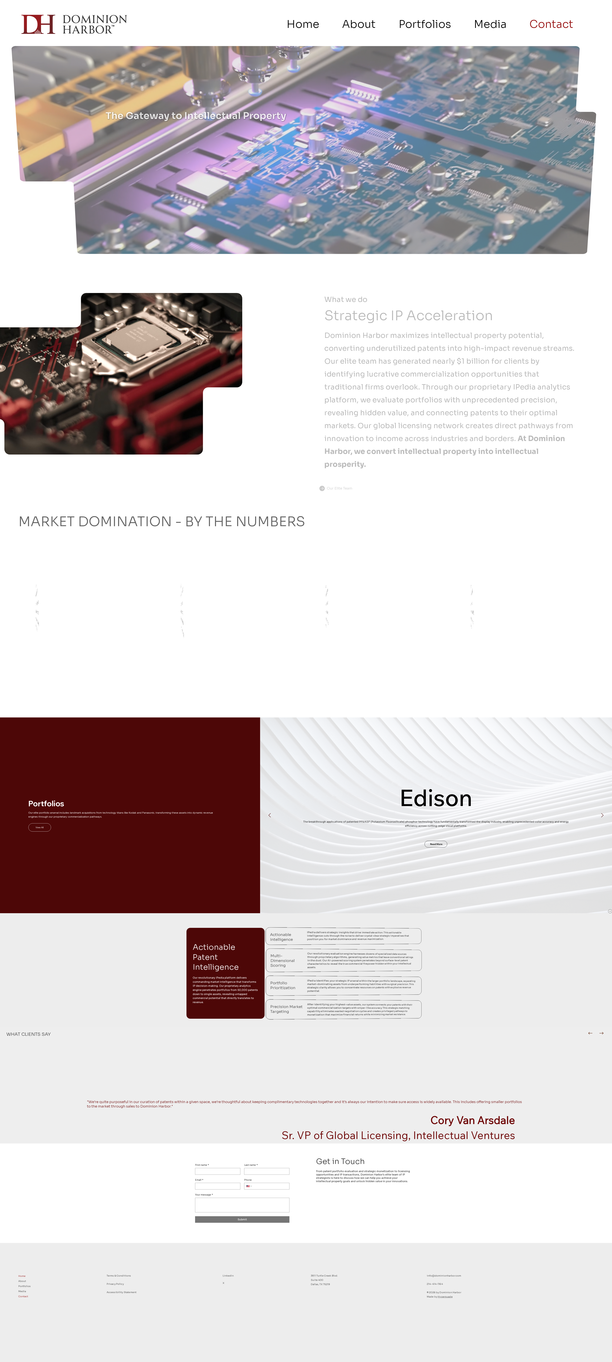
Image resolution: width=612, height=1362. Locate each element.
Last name (251, 1165)
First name (202, 1165)
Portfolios (24, 1286)
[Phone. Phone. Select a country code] (249, 1186)
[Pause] (610, 911)
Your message (204, 1194)
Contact (23, 1296)
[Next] (601, 1033)
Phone (248, 1180)
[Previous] (590, 1033)
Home (22, 1275)
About (22, 1281)
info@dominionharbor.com (444, 1275)
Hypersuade (445, 1296)
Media (22, 1291)
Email (199, 1180)
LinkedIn (228, 1275)
